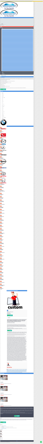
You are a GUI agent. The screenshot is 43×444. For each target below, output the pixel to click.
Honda (2, 70)
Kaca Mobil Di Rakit (2, 204)
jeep (21, 370)
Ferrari (2, 57)
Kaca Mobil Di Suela (2, 177)
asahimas (8, 369)
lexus (24, 370)
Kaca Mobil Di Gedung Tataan (1, 276)
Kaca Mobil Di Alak (2, 282)
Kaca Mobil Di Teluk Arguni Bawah (2, 285)
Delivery (3, 52)
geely (10, 370)
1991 (24, 371)
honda (13, 370)
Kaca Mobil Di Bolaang (1, 171)
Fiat (2, 58)
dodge (7, 370)
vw (10, 371)
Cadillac (3, 39)
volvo (9, 371)
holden (12, 370)
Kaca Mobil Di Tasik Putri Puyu (2, 128)
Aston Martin (3, 32)
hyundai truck (17, 370)
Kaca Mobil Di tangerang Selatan (2, 135)
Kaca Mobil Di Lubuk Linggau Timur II (2, 191)
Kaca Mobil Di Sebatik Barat (1, 207)
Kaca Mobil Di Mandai (1, 256)
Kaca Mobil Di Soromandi (1, 161)
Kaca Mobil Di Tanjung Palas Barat (2, 184)
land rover (23, 370)
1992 (25, 371)
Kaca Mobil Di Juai (2, 210)
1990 (23, 371)
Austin (2, 34)
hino (11, 370)
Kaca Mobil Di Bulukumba (1, 249)
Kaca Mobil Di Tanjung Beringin (2, 243)
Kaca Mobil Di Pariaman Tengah (2, 201)
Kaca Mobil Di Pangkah (1, 194)
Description (9, 317)
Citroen (3, 45)
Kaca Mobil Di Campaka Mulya (2, 187)
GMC (2, 65)
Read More (2, 384)
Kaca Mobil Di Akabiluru (1, 154)
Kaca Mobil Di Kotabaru (1, 240)
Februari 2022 (1, 434)
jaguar (20, 370)
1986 (19, 371)
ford (8, 370)
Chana (2, 40)
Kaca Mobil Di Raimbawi (1, 269)
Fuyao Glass (3, 63)
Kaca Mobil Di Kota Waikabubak (2, 233)
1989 (22, 371)
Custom (3, 46)
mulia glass (10, 369)
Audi (2, 33)
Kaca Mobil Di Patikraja (1, 142)
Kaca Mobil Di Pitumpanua (1, 148)
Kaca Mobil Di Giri (2, 246)
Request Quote (9, 367)
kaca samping (23, 369)
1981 (13, 371)
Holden (2, 69)
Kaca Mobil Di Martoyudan (1, 262)
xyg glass (13, 369)
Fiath (2, 59)
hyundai (15, 370)
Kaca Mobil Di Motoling (1, 236)
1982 (14, 371)
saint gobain (15, 369)
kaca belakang (25, 369)
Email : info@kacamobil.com (4, 428)
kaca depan (21, 369)
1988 (21, 371)
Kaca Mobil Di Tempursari (1, 151)
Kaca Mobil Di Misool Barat (1, 198)
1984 (16, 371)
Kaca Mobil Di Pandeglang (1, 164)
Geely (2, 64)
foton (9, 370)
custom (19, 369)
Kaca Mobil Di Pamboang (1, 266)
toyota (8, 371)
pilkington (17, 369)
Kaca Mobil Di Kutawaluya (1, 158)
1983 (15, 371)
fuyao (11, 369)
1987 (20, 371)
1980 (12, 371)
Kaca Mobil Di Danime (1, 288)
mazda (25, 370)
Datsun (2, 51)
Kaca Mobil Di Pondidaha (1, 138)
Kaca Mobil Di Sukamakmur (1, 272)
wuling (11, 371)
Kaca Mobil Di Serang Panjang (1, 279)
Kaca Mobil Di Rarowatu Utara (2, 230)
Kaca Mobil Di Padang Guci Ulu (2, 220)
